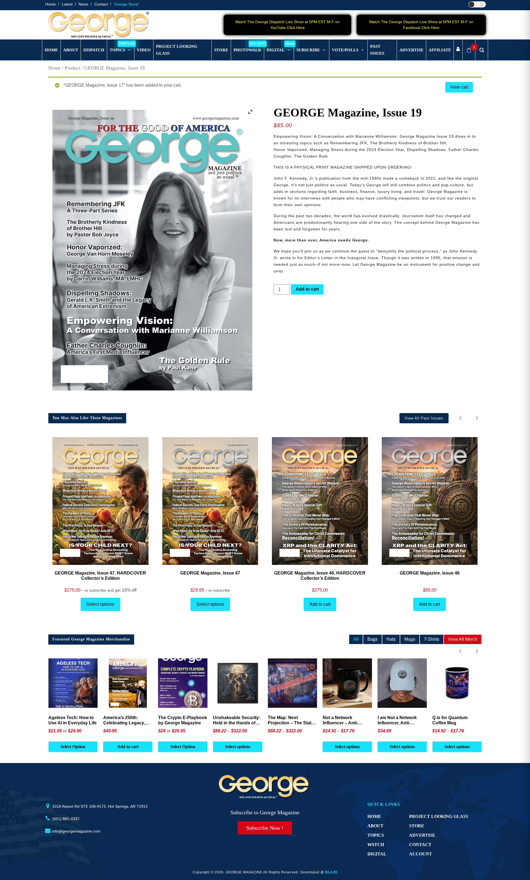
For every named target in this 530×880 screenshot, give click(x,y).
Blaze (331, 872)
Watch (375, 844)
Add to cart (307, 289)
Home (50, 4)
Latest (67, 4)
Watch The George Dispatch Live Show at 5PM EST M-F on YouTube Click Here (287, 25)
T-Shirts (431, 639)
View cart (459, 87)
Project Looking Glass (438, 816)
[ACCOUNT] (458, 50)
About (375, 825)
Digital (376, 854)
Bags (372, 639)
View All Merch (462, 639)
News (83, 4)
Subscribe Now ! (264, 828)
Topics (375, 835)
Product (72, 68)
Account (420, 854)
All (356, 639)
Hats (391, 639)
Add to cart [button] (73, 746)
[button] (477, 418)
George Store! (126, 4)
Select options (100, 604)
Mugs (409, 639)
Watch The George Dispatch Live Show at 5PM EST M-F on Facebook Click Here (421, 25)
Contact (101, 4)
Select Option (127, 746)
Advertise (422, 835)
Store (416, 825)
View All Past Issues (424, 418)
